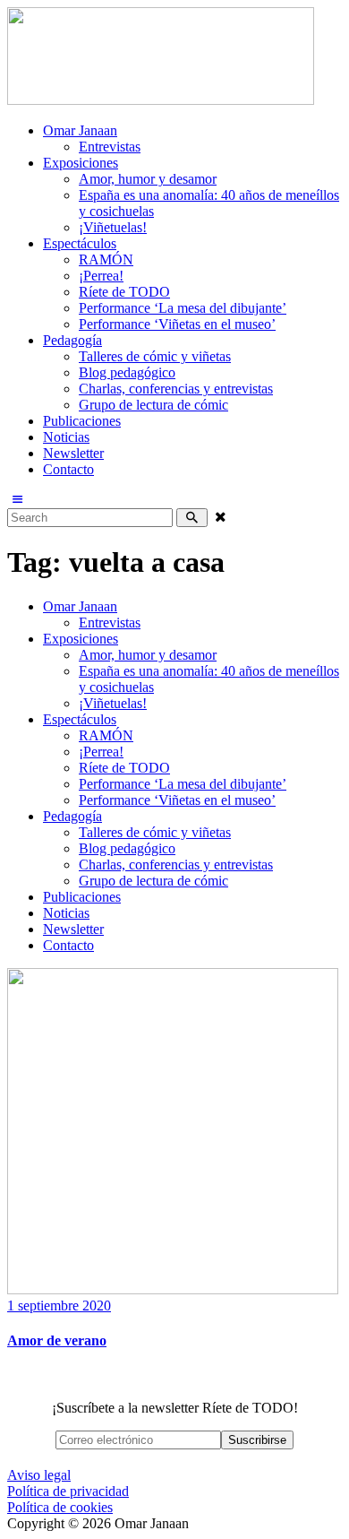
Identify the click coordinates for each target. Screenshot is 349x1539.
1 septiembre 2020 (59, 1305)
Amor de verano (56, 1340)
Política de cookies (60, 1507)
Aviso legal (39, 1475)
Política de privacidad (68, 1491)
